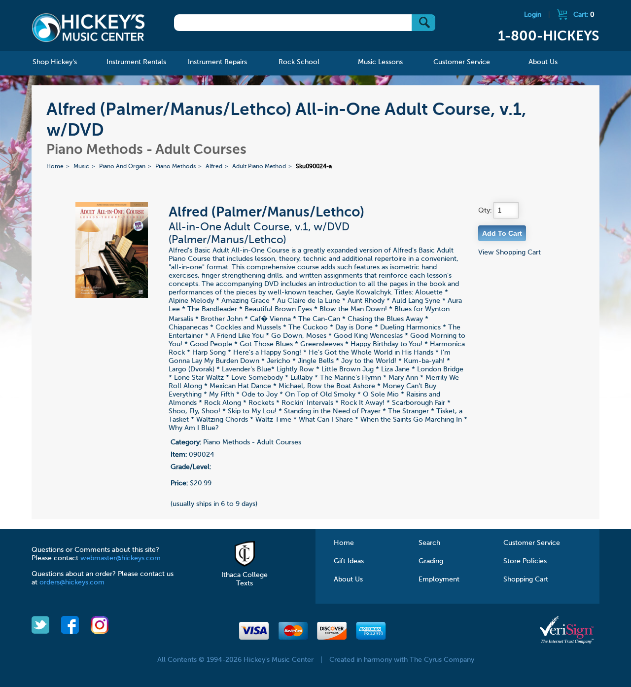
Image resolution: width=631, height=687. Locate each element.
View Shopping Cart (509, 252)
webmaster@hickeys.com (120, 558)
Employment (439, 579)
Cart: (584, 14)
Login (532, 14)
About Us (348, 579)
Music (81, 167)
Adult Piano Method (259, 167)
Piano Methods (175, 167)
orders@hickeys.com (72, 582)
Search (429, 543)
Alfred (214, 167)
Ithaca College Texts (244, 579)
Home (55, 167)
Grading (431, 561)
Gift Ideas (349, 561)
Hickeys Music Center (88, 27)
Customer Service (531, 543)
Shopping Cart (525, 579)
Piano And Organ (122, 167)
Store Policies (525, 561)
